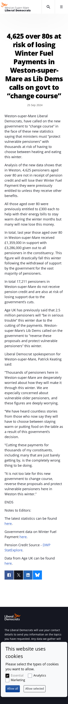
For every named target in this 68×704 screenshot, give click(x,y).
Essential (17, 675)
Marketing (18, 680)
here (8, 523)
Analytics (39, 675)
